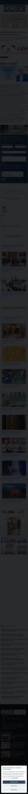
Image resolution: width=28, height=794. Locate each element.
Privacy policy (14, 777)
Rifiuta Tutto (14, 785)
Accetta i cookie (14, 782)
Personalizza (14, 789)
